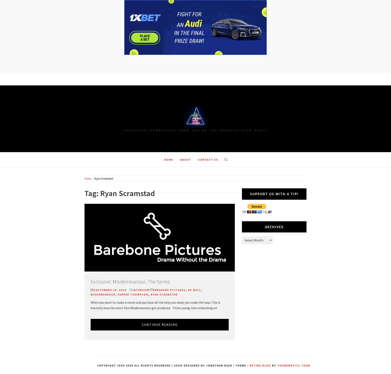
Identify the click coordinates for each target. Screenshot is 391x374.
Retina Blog (260, 365)
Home (168, 159)
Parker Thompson (133, 294)
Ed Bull (194, 290)
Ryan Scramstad (164, 294)
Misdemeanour (103, 294)
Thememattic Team (293, 365)
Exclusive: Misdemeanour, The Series (130, 281)
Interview (141, 290)
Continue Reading (160, 325)
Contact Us (208, 159)
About (185, 159)
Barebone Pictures (169, 290)
